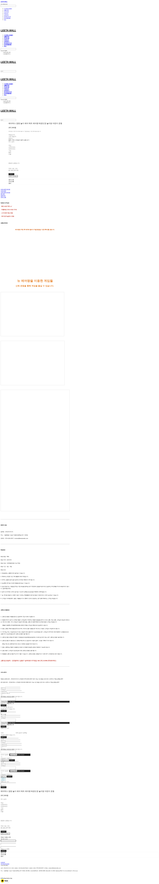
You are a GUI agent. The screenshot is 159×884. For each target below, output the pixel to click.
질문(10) (3, 195)
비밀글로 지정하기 (6, 758)
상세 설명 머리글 (5, 189)
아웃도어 (6, 13)
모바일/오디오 (7, 16)
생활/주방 (6, 10)
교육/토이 (6, 15)
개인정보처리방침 (5, 864)
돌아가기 (3, 776)
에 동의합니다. (11, 696)
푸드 (5, 19)
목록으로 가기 (4, 760)
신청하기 (3, 850)
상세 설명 (3, 191)
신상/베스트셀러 (8, 8)
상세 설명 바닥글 (5, 192)
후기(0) (3, 194)
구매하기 (3, 787)
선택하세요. (12, 147)
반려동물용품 (7, 18)
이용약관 (3, 862)
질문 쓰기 (3, 737)
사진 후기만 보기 (8, 707)
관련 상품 (3, 197)
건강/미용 (6, 11)
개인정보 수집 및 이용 (7, 696)
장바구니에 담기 (5, 833)
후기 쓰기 (3, 710)
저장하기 (3, 705)
